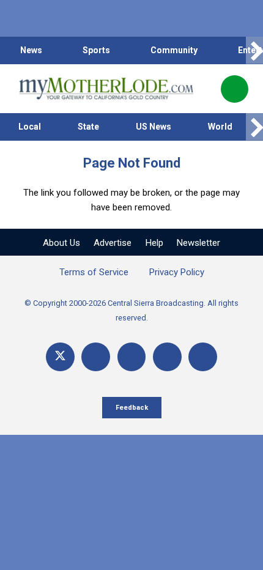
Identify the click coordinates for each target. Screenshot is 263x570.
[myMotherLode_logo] (106, 88)
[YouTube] (131, 356)
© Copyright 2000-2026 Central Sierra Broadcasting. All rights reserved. (131, 310)
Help (154, 242)
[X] (60, 356)
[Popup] (234, 89)
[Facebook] (95, 356)
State (88, 126)
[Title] (202, 356)
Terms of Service (93, 272)
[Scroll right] (254, 50)
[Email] (167, 356)
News (31, 50)
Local (29, 126)
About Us (61, 242)
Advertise (113, 242)
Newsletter (198, 242)
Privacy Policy (176, 272)
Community (174, 50)
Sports (96, 50)
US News (153, 126)
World (220, 126)
